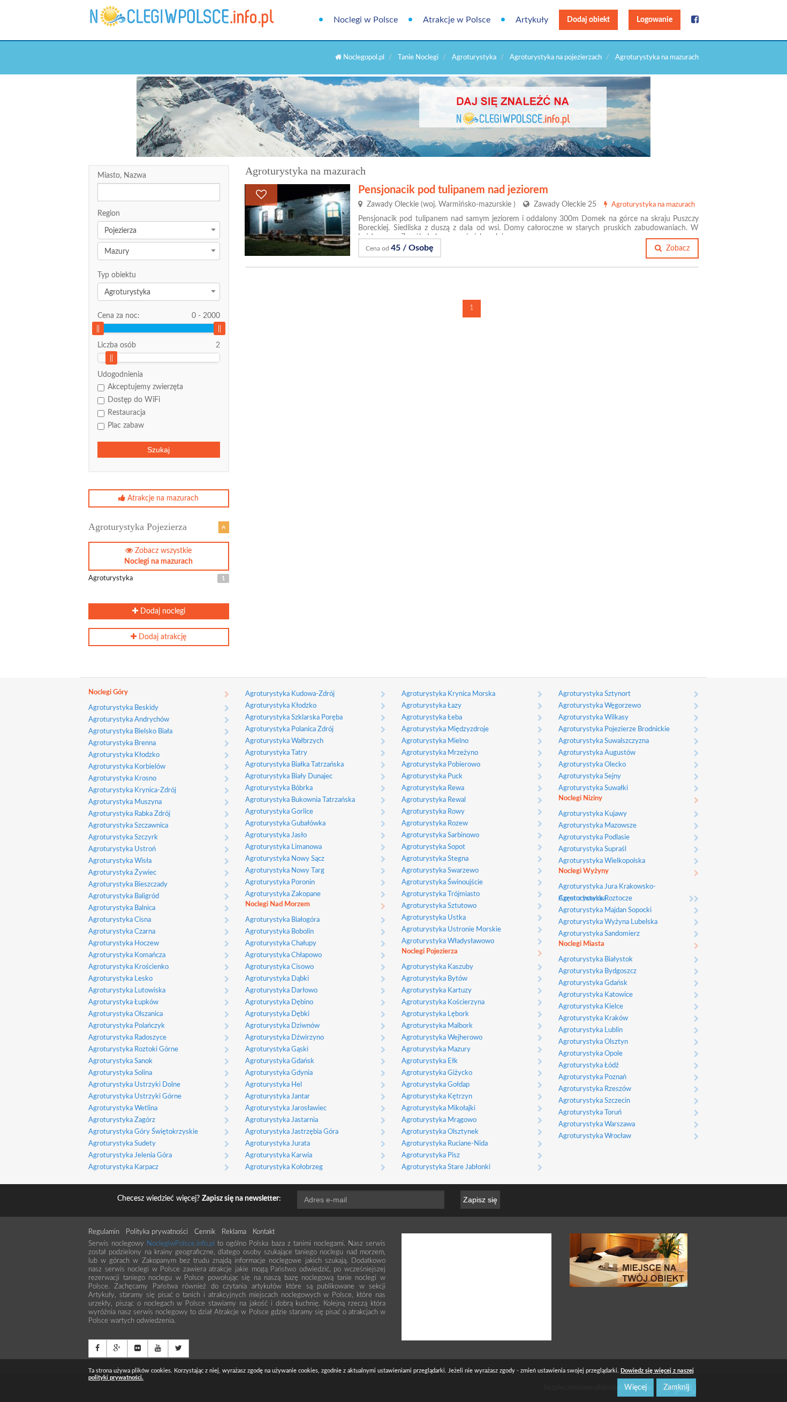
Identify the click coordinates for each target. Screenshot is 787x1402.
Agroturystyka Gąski (276, 1049)
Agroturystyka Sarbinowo (440, 835)
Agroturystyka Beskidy (123, 707)
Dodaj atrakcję (161, 637)
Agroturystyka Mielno (435, 741)
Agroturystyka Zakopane (283, 894)
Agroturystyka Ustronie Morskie (451, 929)
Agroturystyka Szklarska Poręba (294, 717)
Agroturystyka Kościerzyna (443, 1002)
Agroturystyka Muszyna (125, 802)
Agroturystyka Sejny (589, 776)
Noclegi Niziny (580, 798)
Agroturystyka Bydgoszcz (597, 971)
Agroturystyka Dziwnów (282, 1025)
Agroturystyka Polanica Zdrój (289, 729)
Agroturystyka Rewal (434, 800)
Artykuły (532, 20)
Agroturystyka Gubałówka (285, 823)
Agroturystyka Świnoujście (442, 882)
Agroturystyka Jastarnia (281, 1120)
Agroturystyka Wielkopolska (601, 861)
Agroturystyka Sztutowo (439, 906)
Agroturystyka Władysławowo (448, 941)
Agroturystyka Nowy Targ (284, 870)
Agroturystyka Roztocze (595, 898)
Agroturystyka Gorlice (279, 811)
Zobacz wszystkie (158, 556)
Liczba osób (116, 345)
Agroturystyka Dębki (277, 1014)
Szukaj (158, 449)
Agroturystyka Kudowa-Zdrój (290, 694)
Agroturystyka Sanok (120, 1061)
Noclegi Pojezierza (430, 951)
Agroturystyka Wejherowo (442, 1037)
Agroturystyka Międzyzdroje (445, 729)
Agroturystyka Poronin (280, 882)
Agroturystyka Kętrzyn (437, 1096)
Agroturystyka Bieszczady (128, 884)
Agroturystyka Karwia (278, 1155)
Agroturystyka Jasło (276, 835)
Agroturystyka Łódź (588, 1065)
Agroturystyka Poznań (592, 1077)
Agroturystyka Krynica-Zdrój (132, 790)
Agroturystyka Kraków (593, 1018)
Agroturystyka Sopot (433, 847)
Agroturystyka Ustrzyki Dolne (134, 1084)
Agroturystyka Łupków (123, 1002)
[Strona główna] (132, 16)
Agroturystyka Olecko (592, 764)
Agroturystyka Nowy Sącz (284, 858)
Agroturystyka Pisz (431, 1155)
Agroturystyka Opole (590, 1053)
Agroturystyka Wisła (120, 861)
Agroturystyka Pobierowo (441, 764)
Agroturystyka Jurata (277, 1143)
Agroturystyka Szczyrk (123, 837)
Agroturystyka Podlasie (594, 837)
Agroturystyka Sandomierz (599, 933)
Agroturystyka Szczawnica (128, 825)
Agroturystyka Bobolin (279, 931)
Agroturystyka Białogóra (282, 919)
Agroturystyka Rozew (435, 823)
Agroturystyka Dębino (279, 1002)
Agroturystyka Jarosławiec (286, 1108)
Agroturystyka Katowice (595, 994)
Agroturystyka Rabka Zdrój (129, 813)
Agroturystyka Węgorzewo (599, 705)
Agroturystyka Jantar (277, 1096)
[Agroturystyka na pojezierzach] (223, 527)
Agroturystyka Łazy (431, 705)
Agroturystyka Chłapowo (283, 955)
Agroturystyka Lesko (120, 978)
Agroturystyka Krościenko (128, 967)
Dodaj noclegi (161, 611)
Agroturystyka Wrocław (594, 1136)
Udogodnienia (120, 374)
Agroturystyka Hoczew (123, 943)
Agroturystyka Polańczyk (126, 1025)
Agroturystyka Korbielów (126, 766)
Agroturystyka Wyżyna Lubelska (607, 922)
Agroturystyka (474, 57)
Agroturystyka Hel (273, 1084)
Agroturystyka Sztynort (594, 694)
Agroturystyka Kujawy (592, 813)
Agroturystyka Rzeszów (594, 1089)
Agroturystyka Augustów (596, 752)
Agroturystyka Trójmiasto (441, 894)
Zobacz (677, 248)
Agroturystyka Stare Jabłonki (446, 1167)
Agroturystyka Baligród (123, 896)
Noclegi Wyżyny (583, 871)
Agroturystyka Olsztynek (440, 1131)
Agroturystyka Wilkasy (593, 717)
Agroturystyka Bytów (434, 978)
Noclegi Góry (108, 692)
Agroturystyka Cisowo (279, 967)
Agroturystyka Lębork (435, 1014)
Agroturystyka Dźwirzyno (284, 1037)
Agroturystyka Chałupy (280, 943)
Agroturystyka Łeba (432, 717)
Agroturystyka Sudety (122, 1143)
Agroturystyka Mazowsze (597, 825)
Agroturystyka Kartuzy (437, 990)
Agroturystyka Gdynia (279, 1073)
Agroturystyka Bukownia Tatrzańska (300, 800)
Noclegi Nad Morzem (277, 904)
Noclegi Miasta (581, 944)
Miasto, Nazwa (121, 175)
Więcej (635, 1387)
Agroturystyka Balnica (121, 908)
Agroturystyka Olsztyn (593, 1042)
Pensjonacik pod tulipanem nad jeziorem (453, 190)
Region (108, 213)
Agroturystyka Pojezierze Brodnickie (614, 729)
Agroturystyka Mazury (436, 1049)
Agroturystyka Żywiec (122, 872)
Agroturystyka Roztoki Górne (133, 1049)
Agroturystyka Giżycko (437, 1073)
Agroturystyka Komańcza (126, 955)
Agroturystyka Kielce (590, 1006)
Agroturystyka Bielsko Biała (130, 731)
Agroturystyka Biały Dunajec (288, 776)
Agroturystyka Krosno (122, 778)
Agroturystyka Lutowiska (126, 990)
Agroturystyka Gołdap (436, 1084)
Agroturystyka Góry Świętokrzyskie (143, 1131)
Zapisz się (480, 1199)
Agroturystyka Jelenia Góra (130, 1155)
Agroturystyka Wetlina (122, 1108)
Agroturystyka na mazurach (657, 57)
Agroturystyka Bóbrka (279, 788)
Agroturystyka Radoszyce (127, 1037)
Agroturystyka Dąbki (277, 978)
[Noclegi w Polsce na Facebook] (695, 19)
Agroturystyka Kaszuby (437, 967)
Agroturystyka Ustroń (122, 849)
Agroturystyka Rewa (433, 788)
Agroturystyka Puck (432, 776)
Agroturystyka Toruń (590, 1112)
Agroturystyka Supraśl (592, 849)
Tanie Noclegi (418, 57)
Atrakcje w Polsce (456, 20)
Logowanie (654, 20)
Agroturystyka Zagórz (121, 1120)
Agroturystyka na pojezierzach (556, 57)
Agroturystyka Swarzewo (440, 870)
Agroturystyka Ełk (430, 1061)
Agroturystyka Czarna (121, 931)
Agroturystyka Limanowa (283, 847)
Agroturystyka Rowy (433, 811)
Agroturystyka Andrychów (128, 719)
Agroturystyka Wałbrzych (284, 741)
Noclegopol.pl (363, 57)
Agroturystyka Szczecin (594, 1100)
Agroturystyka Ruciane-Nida (445, 1143)
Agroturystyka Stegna (435, 858)
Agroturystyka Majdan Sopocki (605, 910)
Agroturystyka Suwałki (593, 788)
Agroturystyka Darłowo (281, 990)
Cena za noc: (158, 316)
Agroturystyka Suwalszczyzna (603, 741)
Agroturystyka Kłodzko (124, 755)
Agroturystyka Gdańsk (279, 1061)
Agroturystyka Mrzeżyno (440, 752)
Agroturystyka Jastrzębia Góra (291, 1131)
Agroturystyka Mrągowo (439, 1120)
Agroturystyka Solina (120, 1073)
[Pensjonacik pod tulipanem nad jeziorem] (297, 220)
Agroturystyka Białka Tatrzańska (294, 764)
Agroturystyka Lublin (590, 1030)
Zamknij (676, 1387)
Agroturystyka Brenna (122, 743)
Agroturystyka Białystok (595, 959)
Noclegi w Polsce (366, 20)
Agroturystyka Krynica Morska (448, 694)
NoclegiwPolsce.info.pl (182, 1243)
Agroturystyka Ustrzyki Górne (134, 1096)
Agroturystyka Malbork (437, 1025)
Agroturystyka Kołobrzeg (284, 1167)
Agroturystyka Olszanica (125, 1014)
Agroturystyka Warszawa (596, 1124)
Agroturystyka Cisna (119, 919)
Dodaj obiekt (588, 20)
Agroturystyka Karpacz (123, 1167)
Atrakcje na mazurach (162, 498)
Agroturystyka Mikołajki (438, 1108)
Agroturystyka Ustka (434, 917)
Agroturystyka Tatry (276, 752)
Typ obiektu (116, 275)
